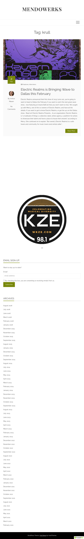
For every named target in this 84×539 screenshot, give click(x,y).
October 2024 (8, 356)
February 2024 (8, 386)
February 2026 (8, 321)
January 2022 (8, 483)
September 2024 (9, 359)
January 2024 (8, 390)
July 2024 (6, 367)
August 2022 (7, 456)
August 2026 (7, 305)
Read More (71, 131)
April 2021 (6, 517)
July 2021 (6, 506)
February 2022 (8, 479)
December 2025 (9, 329)
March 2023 (7, 429)
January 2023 (8, 436)
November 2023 (9, 398)
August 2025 (7, 344)
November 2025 (9, 333)
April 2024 (6, 379)
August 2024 (7, 363)
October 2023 (8, 402)
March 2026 (7, 317)
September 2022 (9, 452)
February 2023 (8, 433)
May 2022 (6, 467)
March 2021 (7, 521)
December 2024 (9, 352)
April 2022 (6, 471)
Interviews (32, 84)
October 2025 (8, 336)
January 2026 (8, 325)
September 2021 (9, 498)
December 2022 (9, 440)
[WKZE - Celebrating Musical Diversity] (42, 219)
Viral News (43, 535)
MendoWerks (42, 9)
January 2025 (8, 348)
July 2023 (6, 413)
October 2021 (8, 494)
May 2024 (6, 375)
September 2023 (9, 406)
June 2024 (6, 371)
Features (25, 84)
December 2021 (8, 486)
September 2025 (9, 340)
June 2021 (6, 510)
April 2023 (6, 425)
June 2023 (6, 417)
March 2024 (7, 383)
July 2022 (6, 460)
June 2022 (6, 463)
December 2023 (9, 394)
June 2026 (6, 313)
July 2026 (6, 309)
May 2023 (6, 421)
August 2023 (7, 409)
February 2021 (8, 525)
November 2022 (9, 444)
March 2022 (7, 475)
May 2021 (6, 513)
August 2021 (7, 502)
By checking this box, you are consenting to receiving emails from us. (29, 281)
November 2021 (8, 490)
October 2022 (8, 448)
